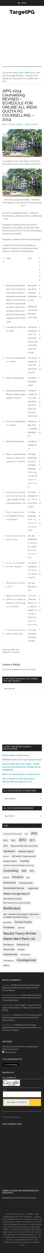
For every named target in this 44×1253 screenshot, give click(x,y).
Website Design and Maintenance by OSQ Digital (19, 1198)
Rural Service (8, 945)
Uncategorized (26, 960)
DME (24, 871)
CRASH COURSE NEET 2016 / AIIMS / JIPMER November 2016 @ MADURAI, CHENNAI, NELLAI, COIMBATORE (21, 767)
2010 (5, 840)
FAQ (28, 877)
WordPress (35, 1242)
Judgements (32, 888)
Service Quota (8, 949)
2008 (26, 834)
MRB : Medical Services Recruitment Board (16, 903)
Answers (6, 856)
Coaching (24, 861)
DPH (32, 871)
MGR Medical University (12, 899)
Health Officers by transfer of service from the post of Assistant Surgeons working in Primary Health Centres (22, 997)
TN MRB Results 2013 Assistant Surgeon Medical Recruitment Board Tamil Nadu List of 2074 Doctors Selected (21, 987)
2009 (34, 833)
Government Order (26, 883)
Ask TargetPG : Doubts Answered (24, 856)
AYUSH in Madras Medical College (15, 755)
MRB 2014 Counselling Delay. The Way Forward (21, 774)
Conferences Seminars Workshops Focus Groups (18, 865)
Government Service (13, 888)
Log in (22, 1245)
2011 (13, 840)
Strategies (21, 949)
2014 (5, 846)
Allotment (9, 851)
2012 (22, 840)
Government (9, 882)
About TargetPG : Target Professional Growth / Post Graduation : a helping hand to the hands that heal (21, 1007)
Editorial (6, 877)
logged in (16, 669)
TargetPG (22, 12)
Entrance (17, 877)
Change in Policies (10, 861)
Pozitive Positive (23, 922)
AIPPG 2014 (15, 650)
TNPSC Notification (8, 960)
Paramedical (7, 922)
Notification (11, 908)
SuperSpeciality (10, 954)
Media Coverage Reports (16, 893)
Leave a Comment (31, 124)
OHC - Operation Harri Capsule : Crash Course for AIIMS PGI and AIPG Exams (21, 915)
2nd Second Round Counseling (12, 834)
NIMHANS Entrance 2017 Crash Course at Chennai (22, 760)
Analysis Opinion (26, 851)
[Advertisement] (22, 41)
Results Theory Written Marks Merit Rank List (19, 936)
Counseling (16, 652)
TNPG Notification (25, 954)
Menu (23, 3)
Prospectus (8, 927)
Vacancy (6, 965)
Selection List (23, 945)
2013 (32, 840)
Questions (21, 928)
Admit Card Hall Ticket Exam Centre (24, 846)
